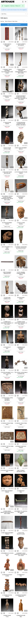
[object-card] (7, 39)
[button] (25, 2)
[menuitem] (8, 1)
